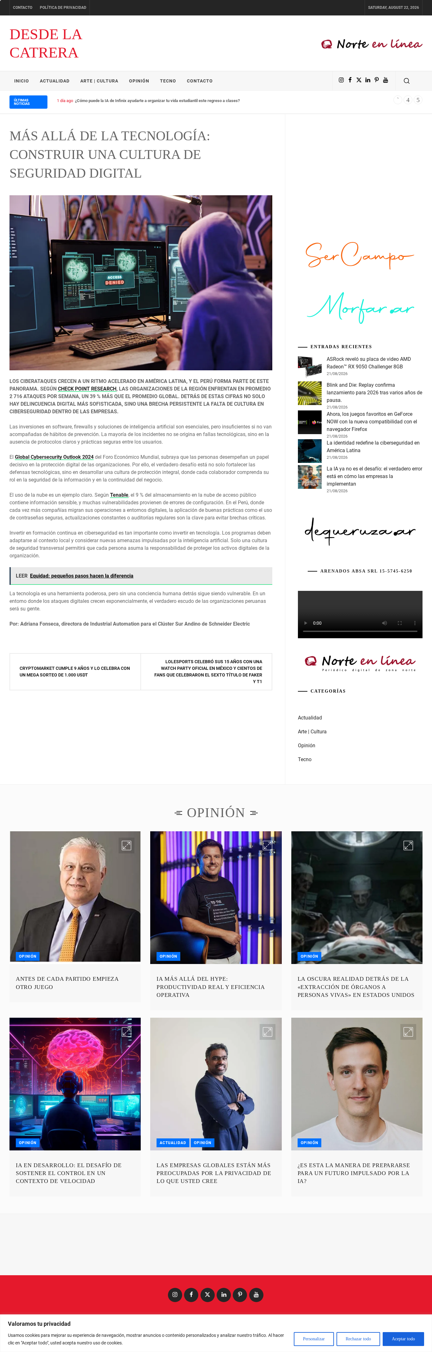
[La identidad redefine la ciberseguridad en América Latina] (310, 452)
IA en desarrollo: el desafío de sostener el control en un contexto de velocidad (68, 1173)
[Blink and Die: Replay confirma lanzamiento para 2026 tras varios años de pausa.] (310, 394)
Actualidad (55, 80)
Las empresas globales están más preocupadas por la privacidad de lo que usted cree (214, 1173)
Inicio (21, 80)
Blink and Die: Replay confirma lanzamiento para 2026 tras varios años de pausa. (374, 392)
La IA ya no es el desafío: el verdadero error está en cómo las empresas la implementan (374, 476)
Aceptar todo (403, 1339)
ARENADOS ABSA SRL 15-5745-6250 (366, 571)
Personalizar (314, 1339)
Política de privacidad (63, 7)
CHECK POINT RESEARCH (87, 389)
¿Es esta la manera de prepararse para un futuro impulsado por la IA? (354, 1173)
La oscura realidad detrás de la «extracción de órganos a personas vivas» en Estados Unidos (356, 987)
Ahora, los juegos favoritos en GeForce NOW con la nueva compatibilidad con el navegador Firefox (372, 421)
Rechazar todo (358, 1339)
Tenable (119, 495)
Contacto (22, 7)
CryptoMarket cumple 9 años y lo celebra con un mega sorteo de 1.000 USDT (75, 671)
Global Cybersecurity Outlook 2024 (54, 457)
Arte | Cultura (99, 80)
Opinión (139, 80)
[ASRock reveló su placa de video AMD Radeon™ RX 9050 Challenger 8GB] (310, 368)
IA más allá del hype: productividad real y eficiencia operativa (210, 987)
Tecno (168, 80)
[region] (216, 1333)
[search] (406, 80)
